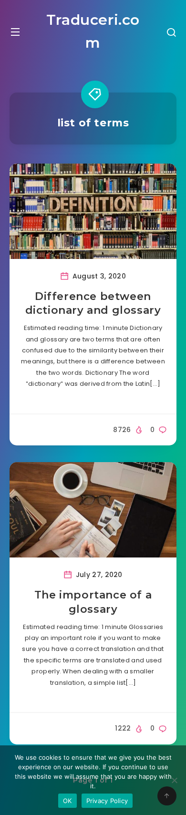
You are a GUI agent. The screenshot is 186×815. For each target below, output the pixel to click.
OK (67, 801)
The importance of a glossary (93, 602)
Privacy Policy (107, 801)
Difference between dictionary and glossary (93, 303)
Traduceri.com (93, 31)
